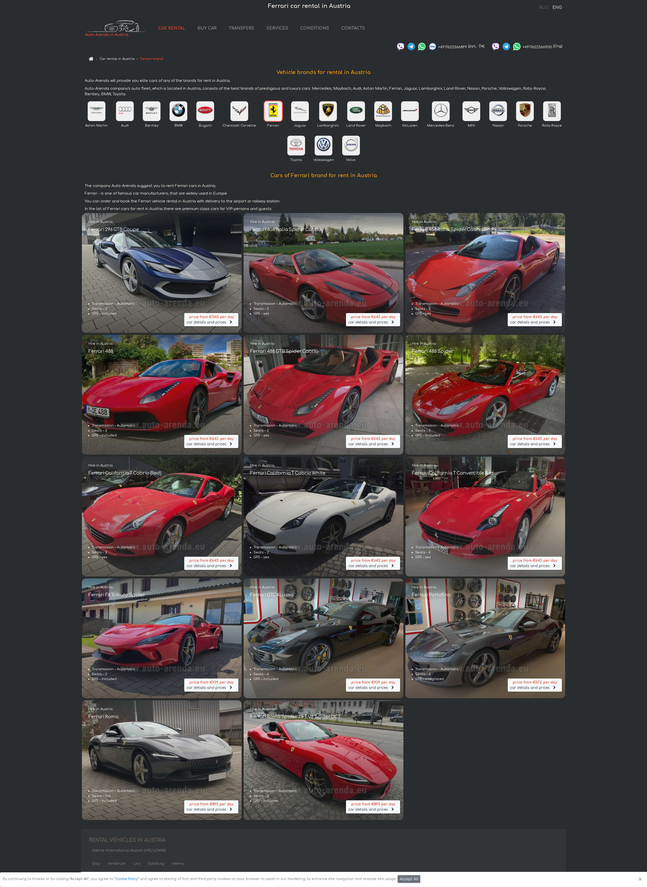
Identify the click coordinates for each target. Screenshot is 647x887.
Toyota (296, 160)
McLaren (410, 125)
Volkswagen (323, 160)
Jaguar (300, 125)
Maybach (383, 125)
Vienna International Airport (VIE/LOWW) (129, 850)
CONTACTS (353, 28)
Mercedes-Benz (440, 125)
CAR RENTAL (171, 28)
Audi (125, 125)
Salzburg (156, 864)
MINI (471, 125)
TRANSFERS (241, 28)
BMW (178, 125)
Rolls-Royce (552, 125)
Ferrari (273, 125)
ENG (557, 7)
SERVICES (277, 28)
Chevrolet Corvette (239, 125)
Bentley (151, 125)
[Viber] (400, 46)
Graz (96, 864)
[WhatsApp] (422, 46)
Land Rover (356, 125)
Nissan (498, 125)
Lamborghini (328, 125)
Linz (137, 864)
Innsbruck (117, 864)
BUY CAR (207, 28)
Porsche (525, 125)
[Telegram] (411, 46)
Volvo (351, 160)
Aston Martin (96, 125)
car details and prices (210, 319)
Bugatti (205, 125)
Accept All (409, 879)
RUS (543, 7)
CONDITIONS (314, 28)
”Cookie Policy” (126, 879)
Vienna (178, 864)
